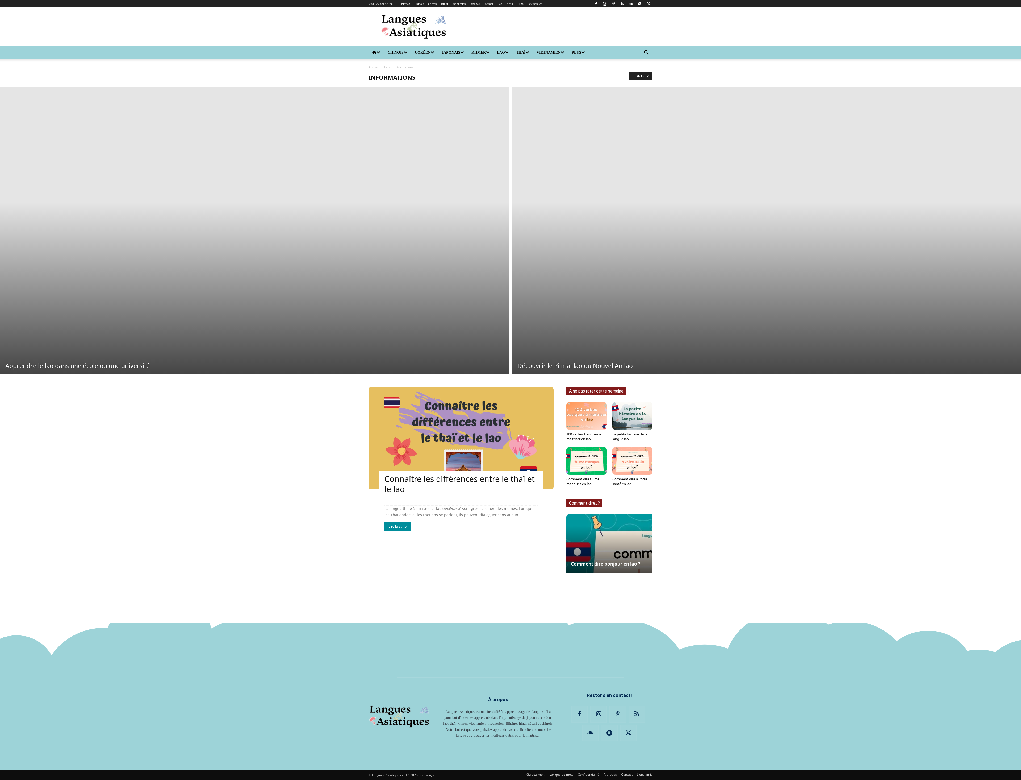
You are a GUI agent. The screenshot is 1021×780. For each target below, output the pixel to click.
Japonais (475, 3)
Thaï (521, 3)
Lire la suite (397, 527)
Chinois (419, 3)
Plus (576, 53)
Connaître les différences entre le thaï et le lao (459, 483)
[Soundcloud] (631, 3)
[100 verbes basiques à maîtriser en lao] (586, 416)
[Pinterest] (613, 3)
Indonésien (459, 3)
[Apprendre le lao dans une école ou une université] (254, 230)
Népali (510, 3)
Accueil (374, 67)
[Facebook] (596, 3)
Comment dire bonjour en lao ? (605, 564)
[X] (648, 3)
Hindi (444, 3)
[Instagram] (605, 3)
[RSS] (622, 3)
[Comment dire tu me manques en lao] (586, 461)
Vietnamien (535, 3)
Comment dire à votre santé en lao (629, 481)
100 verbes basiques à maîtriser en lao (583, 436)
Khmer (489, 3)
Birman (405, 3)
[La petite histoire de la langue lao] (632, 416)
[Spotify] (640, 3)
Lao (499, 3)
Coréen (432, 3)
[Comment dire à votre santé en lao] (632, 461)
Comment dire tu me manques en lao (582, 481)
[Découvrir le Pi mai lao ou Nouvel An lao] (766, 230)
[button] (646, 53)
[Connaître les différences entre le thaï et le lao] (461, 438)
